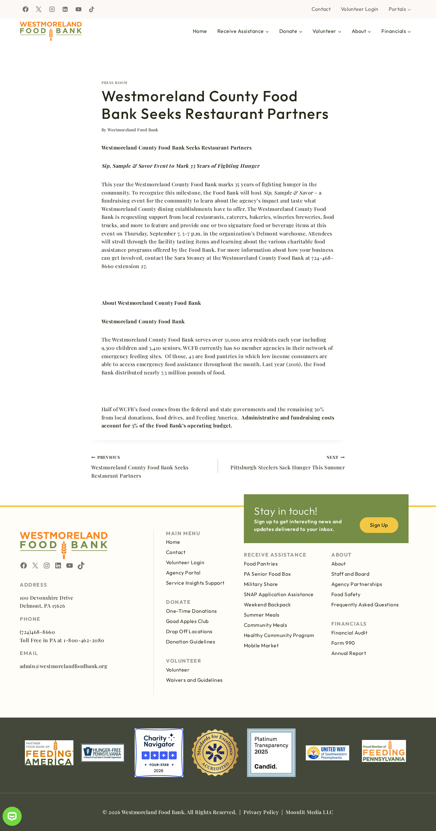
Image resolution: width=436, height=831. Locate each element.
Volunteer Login (360, 9)
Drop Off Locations (189, 631)
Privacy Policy (261, 812)
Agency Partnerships (356, 584)
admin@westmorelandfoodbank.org (63, 666)
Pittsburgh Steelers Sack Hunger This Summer (287, 462)
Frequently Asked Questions (365, 604)
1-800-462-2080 (84, 640)
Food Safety (345, 594)
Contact (321, 9)
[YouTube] (78, 9)
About (338, 563)
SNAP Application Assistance (279, 594)
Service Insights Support (195, 583)
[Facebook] (25, 9)
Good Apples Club (187, 621)
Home (200, 31)
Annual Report (348, 653)
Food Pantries (261, 563)
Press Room (114, 82)
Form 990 (343, 643)
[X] (38, 9)
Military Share (261, 584)
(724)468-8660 (37, 631)
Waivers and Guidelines (194, 680)
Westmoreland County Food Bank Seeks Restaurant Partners (140, 466)
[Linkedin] (65, 9)
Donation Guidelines (190, 641)
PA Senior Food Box (267, 574)
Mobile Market (261, 645)
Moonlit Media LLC (309, 812)
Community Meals (265, 625)
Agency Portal (183, 572)
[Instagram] (52, 9)
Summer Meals (262, 615)
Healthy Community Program (279, 635)
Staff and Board (350, 574)
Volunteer (178, 669)
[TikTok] (91, 9)
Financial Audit (349, 632)
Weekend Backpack (267, 604)
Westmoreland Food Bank (133, 129)
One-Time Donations (191, 611)
